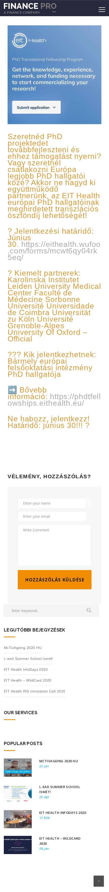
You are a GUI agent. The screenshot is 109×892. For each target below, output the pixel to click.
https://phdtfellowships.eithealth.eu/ (54, 399)
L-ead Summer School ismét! (28, 659)
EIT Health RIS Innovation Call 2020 (34, 691)
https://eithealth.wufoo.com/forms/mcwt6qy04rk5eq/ (54, 251)
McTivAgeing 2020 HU (23, 648)
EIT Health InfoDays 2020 (26, 669)
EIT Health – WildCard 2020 (27, 680)
